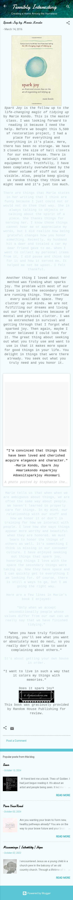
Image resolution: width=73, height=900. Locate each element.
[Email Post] (12, 729)
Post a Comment (16, 740)
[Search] (68, 7)
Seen (6, 765)
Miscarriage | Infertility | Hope (23, 847)
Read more (63, 795)
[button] (68, 23)
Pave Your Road (13, 806)
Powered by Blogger (39, 893)
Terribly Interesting (34, 7)
